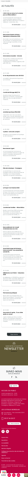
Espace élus (4, 437)
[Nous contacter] (18, 475)
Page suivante (14, 334)
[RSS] (16, 377)
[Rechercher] (14, 475)
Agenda (3, 455)
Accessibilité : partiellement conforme (13, 466)
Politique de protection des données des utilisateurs (12, 451)
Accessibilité (4, 443)
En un (26, 476)
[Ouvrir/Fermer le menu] (9, 475)
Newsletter (4, 440)
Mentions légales (6, 448)
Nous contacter (5, 458)
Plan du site (4, 446)
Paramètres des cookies (8, 461)
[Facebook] (11, 377)
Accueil (3, 1)
